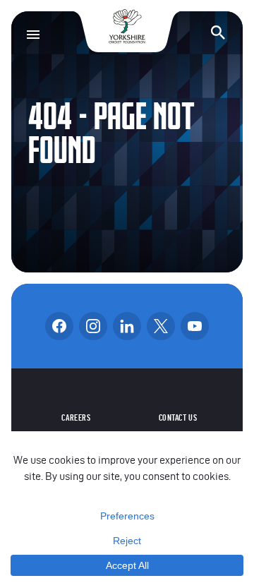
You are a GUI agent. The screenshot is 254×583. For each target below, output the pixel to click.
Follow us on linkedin (127, 326)
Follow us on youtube (195, 326)
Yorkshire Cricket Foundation (127, 26)
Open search (218, 32)
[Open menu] (33, 34)
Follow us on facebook (59, 326)
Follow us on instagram (93, 326)
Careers (75, 418)
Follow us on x (161, 326)
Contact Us (178, 418)
